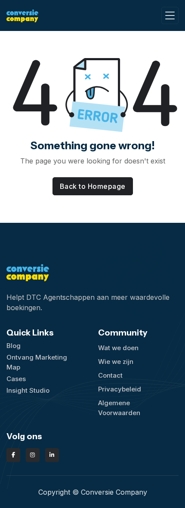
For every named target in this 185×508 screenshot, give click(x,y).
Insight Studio (27, 390)
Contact (110, 375)
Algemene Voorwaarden (119, 408)
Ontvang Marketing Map (36, 362)
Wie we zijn (115, 361)
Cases (16, 379)
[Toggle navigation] (170, 16)
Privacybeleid (119, 389)
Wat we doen (118, 348)
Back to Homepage (93, 186)
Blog (13, 346)
